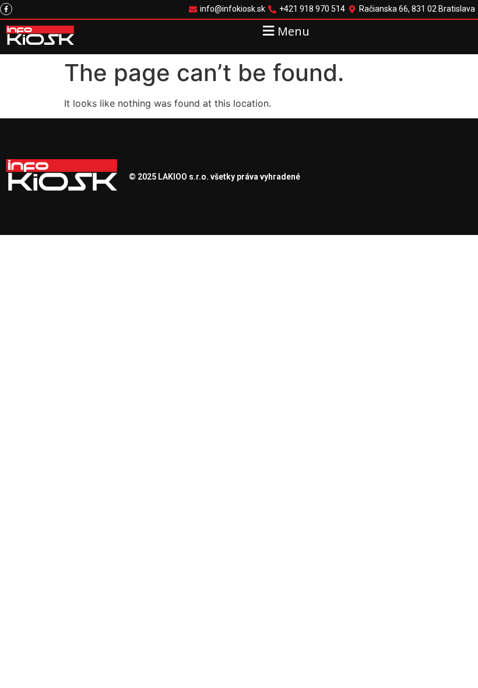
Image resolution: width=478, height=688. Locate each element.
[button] (285, 30)
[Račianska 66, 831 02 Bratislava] (413, 9)
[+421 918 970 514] (308, 9)
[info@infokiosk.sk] (228, 9)
